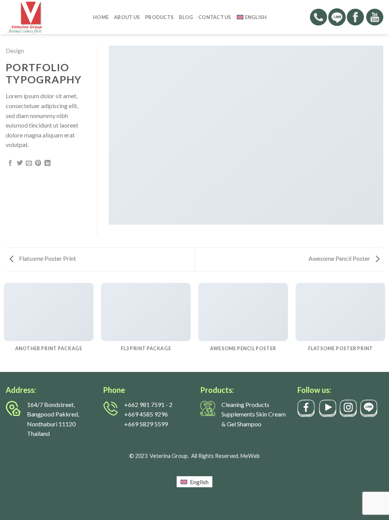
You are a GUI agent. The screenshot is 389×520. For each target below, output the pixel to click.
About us (127, 17)
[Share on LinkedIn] (47, 163)
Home (101, 17)
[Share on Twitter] (20, 163)
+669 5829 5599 (146, 423)
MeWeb (250, 456)
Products (159, 17)
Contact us (214, 17)
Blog (186, 17)
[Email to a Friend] (29, 163)
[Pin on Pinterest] (38, 163)
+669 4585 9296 (146, 414)
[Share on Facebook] (10, 163)
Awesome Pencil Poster (339, 258)
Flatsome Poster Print (47, 258)
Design (15, 50)
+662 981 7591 (144, 404)
